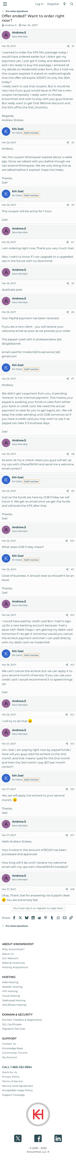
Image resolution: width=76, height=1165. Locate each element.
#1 (73, 46)
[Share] (68, 46)
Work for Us (9, 1072)
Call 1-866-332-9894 (17, 1067)
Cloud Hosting (11, 995)
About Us (8, 953)
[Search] (71, 4)
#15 (72, 743)
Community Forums (14, 1052)
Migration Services (13, 1028)
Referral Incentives (13, 962)
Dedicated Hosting (13, 1000)
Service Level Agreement (17, 1085)
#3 (72, 204)
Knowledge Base (12, 1048)
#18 (72, 889)
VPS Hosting (10, 991)
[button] (5, 4)
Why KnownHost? (13, 949)
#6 (72, 312)
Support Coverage (13, 1094)
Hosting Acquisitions (15, 967)
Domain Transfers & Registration (22, 1019)
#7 (72, 378)
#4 (72, 242)
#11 (72, 569)
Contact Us (9, 1043)
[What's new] (64, 4)
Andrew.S (11, 25)
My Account (9, 1057)
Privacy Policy (11, 1076)
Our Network (10, 958)
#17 (72, 835)
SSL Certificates (12, 1024)
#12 (72, 615)
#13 (72, 664)
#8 (72, 453)
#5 (72, 283)
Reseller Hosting (12, 986)
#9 (72, 490)
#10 (72, 540)
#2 (72, 142)
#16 (72, 789)
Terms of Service (12, 1081)
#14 (72, 714)
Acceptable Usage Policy (17, 1090)
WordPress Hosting (14, 1004)
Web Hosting (10, 982)
